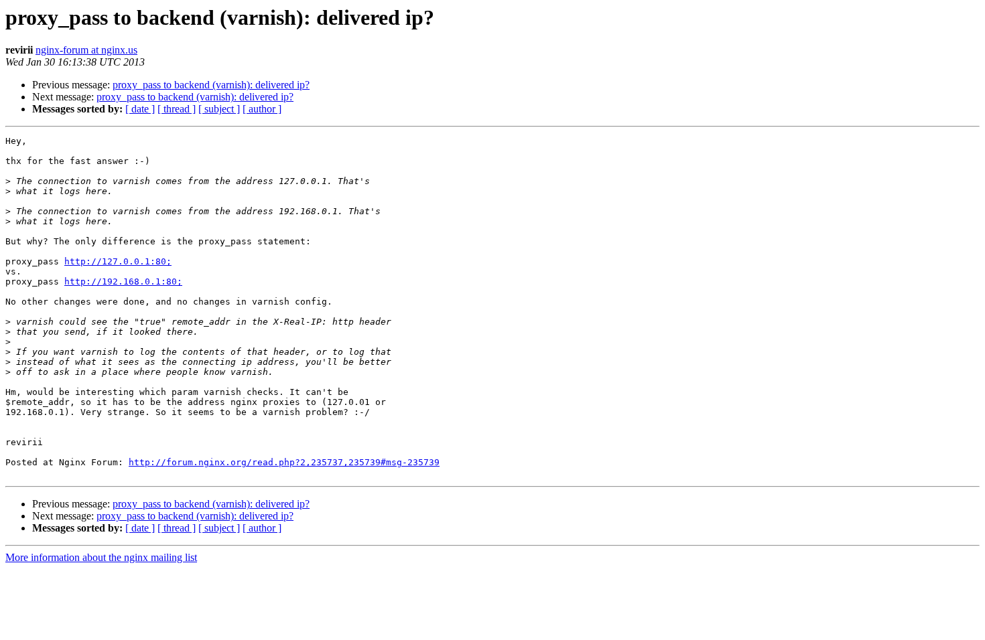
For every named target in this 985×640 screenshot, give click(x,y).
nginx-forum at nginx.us (86, 50)
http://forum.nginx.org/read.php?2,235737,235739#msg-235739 (284, 462)
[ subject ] (219, 108)
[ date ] (140, 108)
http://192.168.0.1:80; (123, 281)
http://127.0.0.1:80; (118, 261)
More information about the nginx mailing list (101, 557)
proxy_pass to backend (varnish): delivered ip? (211, 84)
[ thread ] (176, 108)
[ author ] (262, 108)
